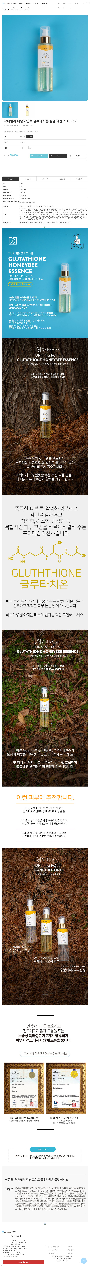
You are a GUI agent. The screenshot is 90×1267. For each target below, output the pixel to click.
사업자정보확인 (53, 1253)
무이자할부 (29, 136)
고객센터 (70, 1253)
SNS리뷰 (45, 179)
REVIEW (36, 3)
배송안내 (28, 179)
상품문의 (79, 179)
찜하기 (75, 156)
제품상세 (11, 179)
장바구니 (55, 156)
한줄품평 (62, 179)
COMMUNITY (45, 3)
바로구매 (36, 156)
